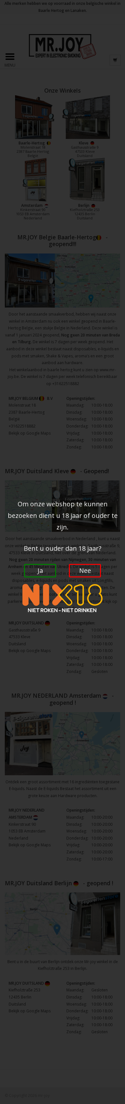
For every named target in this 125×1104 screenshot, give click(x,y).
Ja (40, 570)
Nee (85, 570)
